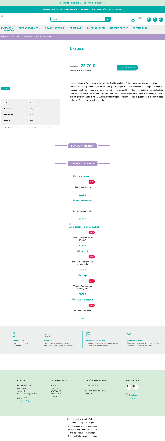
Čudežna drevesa (83, 187)
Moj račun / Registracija (95, 391)
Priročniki (9, 31)
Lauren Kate (17, 128)
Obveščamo (55, 391)
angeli (4, 128)
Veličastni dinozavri (82, 310)
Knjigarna (7, 28)
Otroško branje (118, 28)
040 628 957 (17, 346)
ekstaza (10, 128)
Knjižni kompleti (95, 28)
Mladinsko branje (32, 37)
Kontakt (54, 396)
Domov (4, 37)
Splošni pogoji (91, 386)
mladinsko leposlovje (35, 128)
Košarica (88, 393)
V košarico (127, 67)
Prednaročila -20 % (29, 28)
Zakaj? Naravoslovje (82, 211)
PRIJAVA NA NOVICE (135, 341)
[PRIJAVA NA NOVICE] (129, 334)
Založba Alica (48, 128)
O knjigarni (55, 394)
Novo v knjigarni (54, 28)
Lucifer (25, 128)
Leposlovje (75, 28)
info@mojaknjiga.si (21, 343)
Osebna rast (140, 28)
